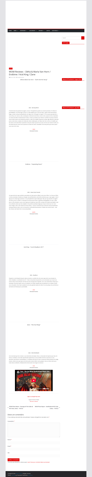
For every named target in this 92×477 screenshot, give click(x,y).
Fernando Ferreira (20, 77)
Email (9, 446)
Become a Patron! (34, 401)
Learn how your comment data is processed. (38, 462)
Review (10, 68)
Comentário (11, 421)
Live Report (32, 30)
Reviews (41, 30)
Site (8, 453)
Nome (10, 439)
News (15, 30)
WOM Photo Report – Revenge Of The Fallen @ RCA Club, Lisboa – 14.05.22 (21, 407)
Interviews (23, 30)
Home (10, 30)
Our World (55, 30)
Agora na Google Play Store (33, 396)
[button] (17, 31)
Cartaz (48, 30)
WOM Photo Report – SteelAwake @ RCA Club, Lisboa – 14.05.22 (46, 407)
